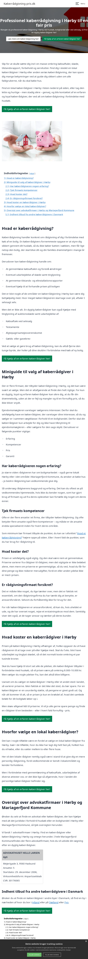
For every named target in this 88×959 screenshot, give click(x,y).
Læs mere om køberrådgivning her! (23, 39)
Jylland (36, 902)
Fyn (67, 902)
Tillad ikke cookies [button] (52, 955)
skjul (32, 173)
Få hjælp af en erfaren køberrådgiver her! (62, 39)
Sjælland (53, 902)
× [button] (86, 941)
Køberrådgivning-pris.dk (19, 3)
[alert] (44, 949)
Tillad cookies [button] (34, 955)
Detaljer (68, 950)
